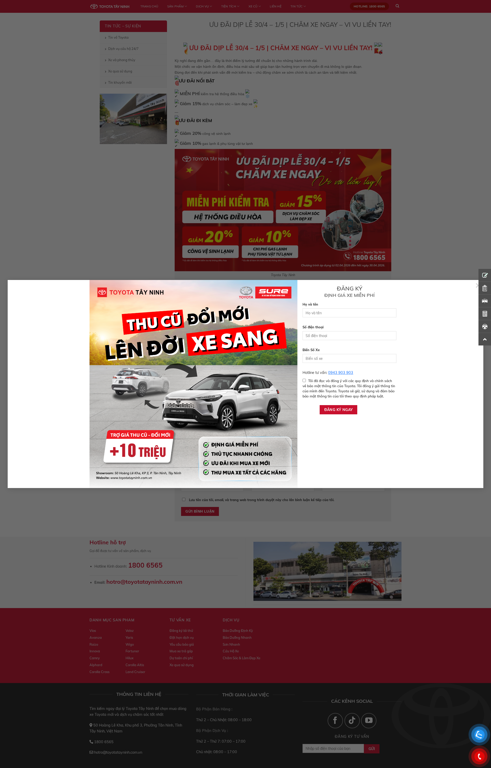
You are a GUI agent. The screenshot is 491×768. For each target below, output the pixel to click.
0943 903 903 (340, 372)
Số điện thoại (313, 327)
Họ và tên (310, 304)
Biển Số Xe (311, 350)
